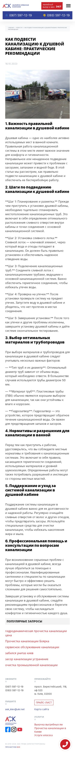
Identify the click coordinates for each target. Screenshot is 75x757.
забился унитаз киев (19, 653)
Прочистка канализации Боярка (27, 641)
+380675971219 (65, 744)
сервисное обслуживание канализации (32, 647)
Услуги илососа (43, 735)
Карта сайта (41, 709)
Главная (11, 27)
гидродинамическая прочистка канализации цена (36, 633)
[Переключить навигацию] (68, 5)
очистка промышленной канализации (31, 665)
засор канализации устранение (26, 659)
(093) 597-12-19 (58, 15)
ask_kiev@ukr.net (15, 709)
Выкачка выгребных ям (48, 724)
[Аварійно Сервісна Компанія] (16, 5)
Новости (19, 27)
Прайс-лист (44, 702)
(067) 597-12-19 (20, 15)
